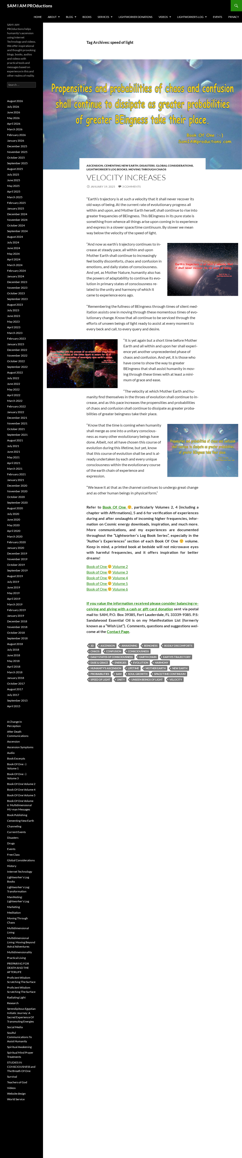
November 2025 (17, 152)
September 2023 (17, 299)
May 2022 (13, 389)
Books (86, 16)
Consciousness (138, 651)
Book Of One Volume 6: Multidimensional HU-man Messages (20, 805)
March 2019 (14, 604)
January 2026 (15, 140)
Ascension (94, 165)
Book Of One (115, 507)
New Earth (179, 668)
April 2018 (13, 666)
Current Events (16, 832)
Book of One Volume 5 (107, 583)
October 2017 (16, 683)
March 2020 (14, 536)
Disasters (147, 165)
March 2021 (14, 468)
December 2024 (17, 214)
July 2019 (13, 581)
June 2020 (13, 519)
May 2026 (13, 118)
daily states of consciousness (112, 656)
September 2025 (17, 163)
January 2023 (15, 344)
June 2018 (13, 655)
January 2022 (15, 412)
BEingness (151, 645)
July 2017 (13, 695)
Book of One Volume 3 (107, 572)
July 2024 (13, 242)
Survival (12, 1076)
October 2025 (16, 157)
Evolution (140, 662)
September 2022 (17, 367)
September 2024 (17, 231)
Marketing (13, 907)
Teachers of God (17, 1082)
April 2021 (13, 463)
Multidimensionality (19, 952)
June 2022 (13, 384)
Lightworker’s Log (190, 16)
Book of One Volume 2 (107, 566)
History (11, 866)
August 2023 (15, 304)
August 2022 (15, 372)
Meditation (14, 912)
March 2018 (14, 672)
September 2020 (17, 502)
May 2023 (13, 321)
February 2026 (16, 135)
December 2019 (17, 553)
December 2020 (17, 485)
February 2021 (16, 474)
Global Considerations (174, 165)
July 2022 (13, 378)
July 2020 (13, 514)
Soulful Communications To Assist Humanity (19, 1037)
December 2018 (17, 621)
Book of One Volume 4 (107, 577)
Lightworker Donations (135, 16)
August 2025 (15, 169)
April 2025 (13, 191)
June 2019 (13, 587)
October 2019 (16, 565)
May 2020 (13, 525)
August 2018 (15, 644)
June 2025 (13, 180)
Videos (163, 16)
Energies (120, 662)
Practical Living (16, 958)
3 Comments (131, 186)
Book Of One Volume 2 (21, 784)
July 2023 (13, 310)
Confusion (113, 651)
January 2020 (15, 548)
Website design (16, 1093)
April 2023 (13, 327)
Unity (121, 679)
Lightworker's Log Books (106, 169)
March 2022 (14, 400)
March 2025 (14, 197)
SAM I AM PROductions (29, 5)
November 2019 (17, 559)
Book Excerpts (16, 758)
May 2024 (13, 253)
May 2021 (13, 457)
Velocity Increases (126, 177)
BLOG (69, 16)
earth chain (147, 656)
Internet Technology (19, 871)
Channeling (14, 826)
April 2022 (13, 395)
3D (92, 645)
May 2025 (13, 186)
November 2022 (17, 355)
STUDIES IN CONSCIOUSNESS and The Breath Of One (21, 1067)
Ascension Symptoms (20, 747)
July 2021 (13, 446)
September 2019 (17, 570)
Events (217, 16)
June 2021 (13, 451)
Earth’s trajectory (176, 656)
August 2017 (15, 689)
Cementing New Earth (121, 165)
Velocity (175, 679)
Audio (11, 753)
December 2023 (17, 282)
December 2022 (17, 350)
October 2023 (16, 293)
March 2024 (14, 265)
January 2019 (15, 615)
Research (13, 1003)
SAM (118, 673)
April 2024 (13, 259)
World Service (16, 1099)
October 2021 (16, 429)
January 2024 (15, 276)
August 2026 (15, 101)
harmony (161, 662)
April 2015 (13, 706)
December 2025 (17, 146)
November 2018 (17, 627)
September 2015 (17, 700)
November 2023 (17, 287)
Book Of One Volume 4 (21, 789)
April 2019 (13, 598)
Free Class (13, 854)
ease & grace (99, 662)
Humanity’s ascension (106, 668)
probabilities (100, 673)
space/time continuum (170, 673)
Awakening (129, 645)
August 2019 (15, 576)
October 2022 (16, 361)
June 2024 (13, 248)
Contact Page (118, 631)
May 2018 (13, 661)
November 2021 (17, 423)
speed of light (100, 679)
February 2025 (16, 203)
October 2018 (16, 632)
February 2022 (16, 406)
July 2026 (13, 106)
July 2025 (13, 174)
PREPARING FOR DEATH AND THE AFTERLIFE (18, 968)
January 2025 (15, 208)
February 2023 (16, 338)
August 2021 (15, 440)
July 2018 (13, 649)
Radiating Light (16, 997)
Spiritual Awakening (19, 1047)
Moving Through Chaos (147, 169)
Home (38, 16)
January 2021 (15, 480)
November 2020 (17, 491)
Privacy (233, 16)
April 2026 (13, 123)
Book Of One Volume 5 (21, 795)
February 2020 (16, 542)
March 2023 (14, 333)
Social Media (15, 1027)
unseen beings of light (147, 679)
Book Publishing (17, 815)
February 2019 (16, 610)
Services (103, 16)
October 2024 (16, 225)
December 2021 (17, 417)
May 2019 (13, 593)
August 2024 (15, 236)
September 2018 (17, 638)
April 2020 (13, 531)
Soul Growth (137, 673)
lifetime (133, 668)
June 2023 (13, 316)
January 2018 (15, 678)
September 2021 (17, 434)
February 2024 (16, 270)
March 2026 (14, 129)
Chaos (95, 651)
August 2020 (15, 508)
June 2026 (13, 112)
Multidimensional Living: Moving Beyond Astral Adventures (21, 942)
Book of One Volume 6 (107, 589)
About (52, 16)
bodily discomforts (178, 645)
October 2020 (16, 497)
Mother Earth (156, 668)
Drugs (11, 843)
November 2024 (17, 220)
